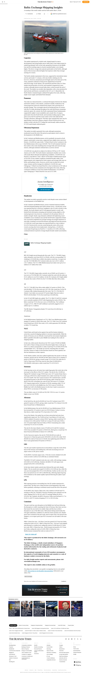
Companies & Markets (27, 645)
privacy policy (40, 670)
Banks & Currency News (23, 625)
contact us (31, 670)
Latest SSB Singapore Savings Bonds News (40, 628)
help (35, 670)
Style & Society (50, 650)
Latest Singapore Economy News (46, 633)
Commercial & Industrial (14, 650)
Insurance (36, 653)
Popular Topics (13, 625)
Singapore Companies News (36, 625)
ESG (10, 660)
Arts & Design (50, 654)
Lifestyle (48, 645)
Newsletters (62, 649)
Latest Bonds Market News (14, 633)
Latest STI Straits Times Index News (55, 630)
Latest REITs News (61, 625)
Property (11, 647)
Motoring (49, 649)
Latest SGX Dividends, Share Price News (72, 630)
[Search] (4, 2)
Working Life (12, 661)
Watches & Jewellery (51, 652)
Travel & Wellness (51, 658)
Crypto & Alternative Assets (38, 651)
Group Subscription (63, 654)
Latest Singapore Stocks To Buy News (29, 633)
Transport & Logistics (26, 654)
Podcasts (61, 650)
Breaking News (12, 645)
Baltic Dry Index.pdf (30, 534)
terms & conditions (47, 670)
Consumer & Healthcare (27, 656)
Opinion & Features (13, 658)
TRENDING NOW (13, 599)
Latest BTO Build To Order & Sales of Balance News (35, 630)
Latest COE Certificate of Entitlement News (60, 628)
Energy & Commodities (27, 650)
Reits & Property (25, 649)
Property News (71, 625)
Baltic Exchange (28, 576)
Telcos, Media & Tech (26, 652)
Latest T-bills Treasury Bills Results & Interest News (19, 628)
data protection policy (62, 670)
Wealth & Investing (38, 647)
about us (26, 670)
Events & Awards (63, 660)
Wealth (35, 645)
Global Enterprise (77, 652)
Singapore (11, 652)
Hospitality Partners (51, 660)
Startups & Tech (12, 656)
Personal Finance (38, 649)
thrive (74, 647)
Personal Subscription (64, 652)
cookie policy (54, 670)
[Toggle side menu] (2, 2)
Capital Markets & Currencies (26, 658)
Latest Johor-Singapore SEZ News (16, 630)
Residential (11, 649)
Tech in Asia (76, 648)
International (12, 654)
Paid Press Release (63, 656)
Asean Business (76, 650)
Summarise (30, 13)
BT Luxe (48, 656)
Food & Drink (49, 647)
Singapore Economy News (50, 625)
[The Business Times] (44, 2)
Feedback (63, 581)
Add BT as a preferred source (59, 13)
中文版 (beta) (62, 661)
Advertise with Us (63, 658)
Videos (60, 647)
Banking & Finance (26, 647)
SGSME (74, 654)
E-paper (61, 645)
